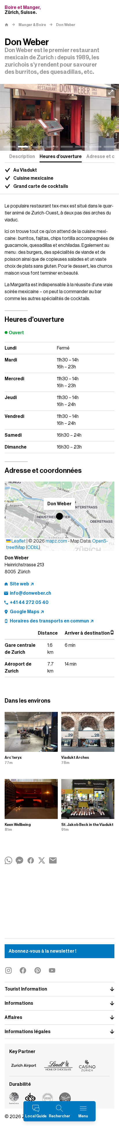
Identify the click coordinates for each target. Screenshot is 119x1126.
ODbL (33, 547)
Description (22, 156)
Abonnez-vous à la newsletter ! (42, 951)
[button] (59, 516)
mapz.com (57, 541)
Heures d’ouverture (61, 156)
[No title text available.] (59, 117)
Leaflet (18, 541)
